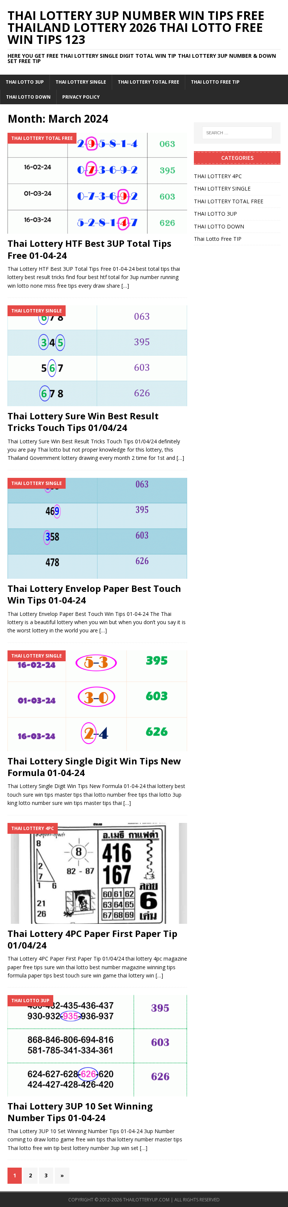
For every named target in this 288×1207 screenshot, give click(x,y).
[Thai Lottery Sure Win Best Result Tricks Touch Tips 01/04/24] (97, 355)
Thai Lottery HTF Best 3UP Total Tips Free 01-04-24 (89, 249)
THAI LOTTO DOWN (28, 97)
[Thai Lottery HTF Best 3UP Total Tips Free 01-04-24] (97, 183)
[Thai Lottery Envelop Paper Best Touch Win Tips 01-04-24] (97, 528)
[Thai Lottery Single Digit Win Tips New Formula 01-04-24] (97, 700)
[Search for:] (237, 132)
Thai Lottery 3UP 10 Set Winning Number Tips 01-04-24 (80, 1112)
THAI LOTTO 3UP (25, 82)
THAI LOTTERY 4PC (218, 176)
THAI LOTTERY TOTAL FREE (148, 82)
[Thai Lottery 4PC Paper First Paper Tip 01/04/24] (97, 873)
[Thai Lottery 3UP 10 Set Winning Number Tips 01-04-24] (97, 1045)
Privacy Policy (81, 97)
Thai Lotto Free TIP (215, 82)
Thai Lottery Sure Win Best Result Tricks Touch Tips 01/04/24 (83, 422)
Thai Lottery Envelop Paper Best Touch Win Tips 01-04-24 (94, 594)
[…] (125, 285)
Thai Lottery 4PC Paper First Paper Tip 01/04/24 (92, 939)
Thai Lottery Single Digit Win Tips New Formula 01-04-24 (94, 767)
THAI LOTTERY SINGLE (81, 82)
